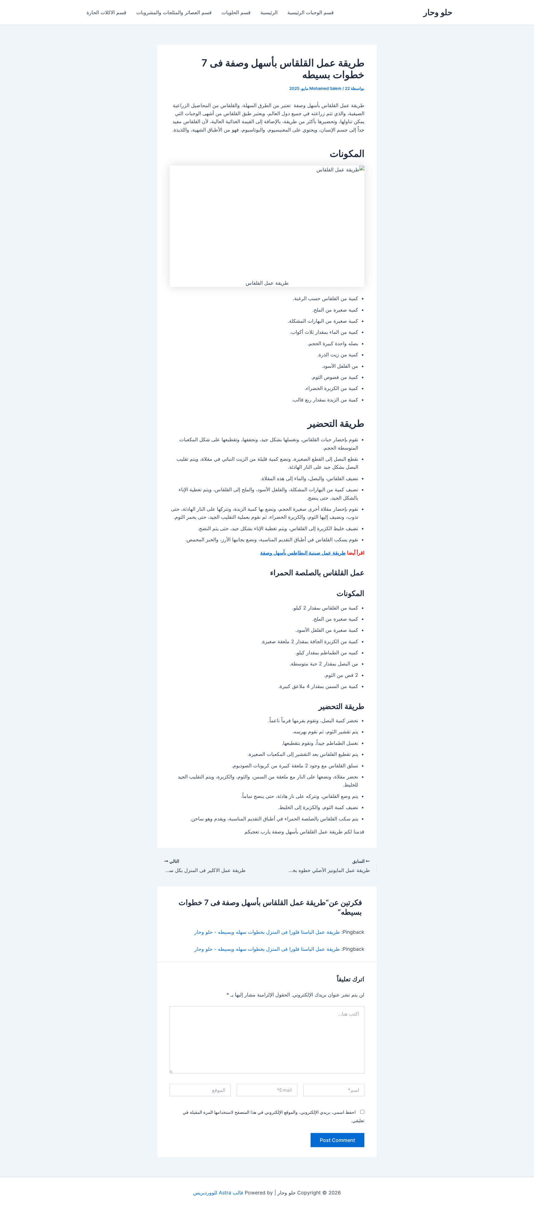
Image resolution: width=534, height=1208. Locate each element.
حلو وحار (437, 12)
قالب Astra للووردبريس (218, 1192)
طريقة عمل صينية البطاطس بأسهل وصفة (303, 553)
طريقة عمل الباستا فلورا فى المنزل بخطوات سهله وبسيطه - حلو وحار (267, 932)
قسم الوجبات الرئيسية (310, 12)
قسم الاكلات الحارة (106, 12)
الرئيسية (269, 12)
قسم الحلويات (236, 12)
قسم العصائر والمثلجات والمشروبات (174, 12)
